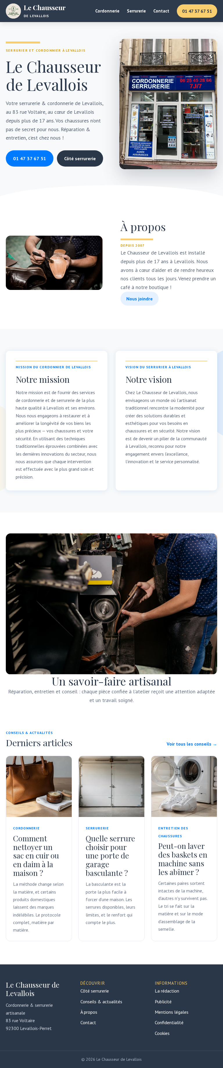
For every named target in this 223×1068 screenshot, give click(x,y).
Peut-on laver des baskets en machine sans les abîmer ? (182, 859)
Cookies (162, 1033)
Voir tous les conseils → (192, 744)
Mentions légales (171, 1012)
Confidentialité (169, 1022)
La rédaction (167, 991)
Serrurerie (136, 11)
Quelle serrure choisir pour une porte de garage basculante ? (110, 855)
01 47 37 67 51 (197, 11)
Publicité (163, 1001)
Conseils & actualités (101, 1001)
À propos (88, 1012)
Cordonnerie (107, 11)
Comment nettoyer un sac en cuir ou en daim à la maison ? (36, 855)
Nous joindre (139, 299)
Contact (161, 11)
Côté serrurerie (80, 158)
